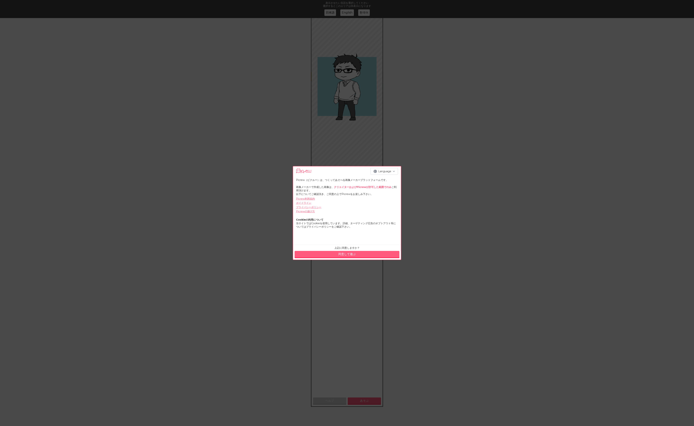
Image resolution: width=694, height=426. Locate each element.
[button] (384, 171)
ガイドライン (303, 203)
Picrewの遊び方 (305, 211)
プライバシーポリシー (308, 207)
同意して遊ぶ (347, 254)
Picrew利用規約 (305, 198)
